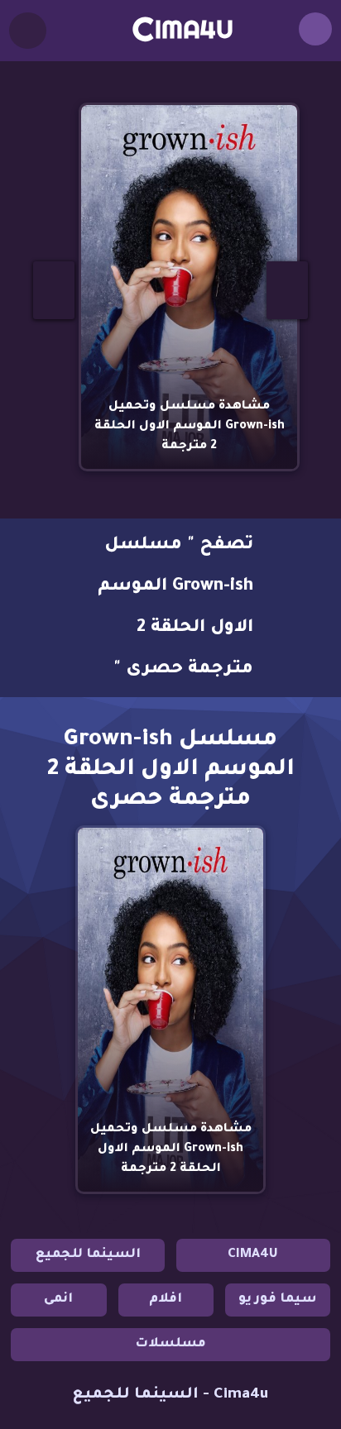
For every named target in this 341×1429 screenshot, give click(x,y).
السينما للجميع (88, 1255)
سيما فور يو (277, 1300)
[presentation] (53, 290)
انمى (58, 1300)
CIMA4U (253, 1255)
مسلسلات (170, 1344)
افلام (165, 1300)
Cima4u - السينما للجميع (170, 1395)
